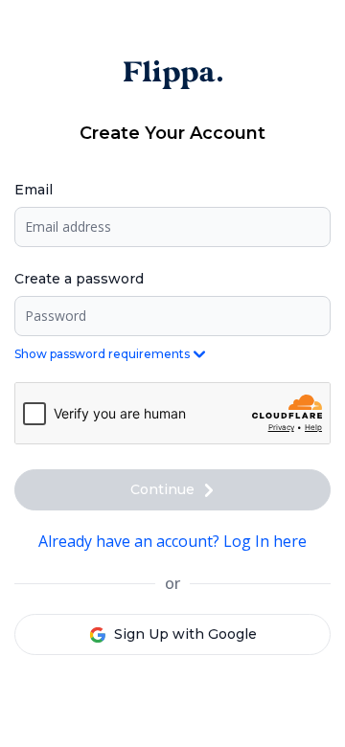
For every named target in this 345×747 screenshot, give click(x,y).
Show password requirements (102, 354)
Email (33, 189)
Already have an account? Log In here (172, 541)
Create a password (79, 278)
